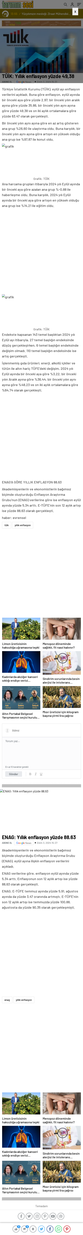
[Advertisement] (41, 49)
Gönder (13, 774)
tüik (6, 525)
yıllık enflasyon (23, 525)
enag (7, 999)
